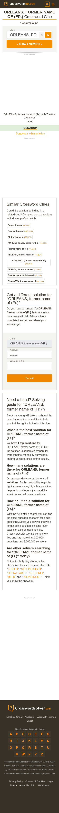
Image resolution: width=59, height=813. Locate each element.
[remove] (41, 35)
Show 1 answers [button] (29, 44)
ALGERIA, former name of (25, 254)
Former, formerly (20, 231)
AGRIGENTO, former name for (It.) (28, 262)
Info (33, 785)
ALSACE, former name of (24, 269)
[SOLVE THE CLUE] (48, 35)
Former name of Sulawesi (25, 275)
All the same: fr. (20, 237)
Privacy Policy (16, 781)
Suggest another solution (30, 133)
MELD (11, 577)
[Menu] (53, 4)
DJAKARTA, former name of (26, 281)
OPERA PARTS (17, 573)
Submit (29, 378)
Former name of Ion (22, 249)
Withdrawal (43, 785)
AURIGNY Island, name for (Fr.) (27, 243)
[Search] (47, 4)
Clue (12, 30)
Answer (14, 350)
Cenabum (30, 128)
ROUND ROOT (32, 577)
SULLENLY (36, 573)
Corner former (19, 225)
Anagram (29, 717)
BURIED (13, 569)
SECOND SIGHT (31, 569)
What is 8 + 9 (17, 361)
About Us (24, 785)
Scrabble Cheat (14, 717)
